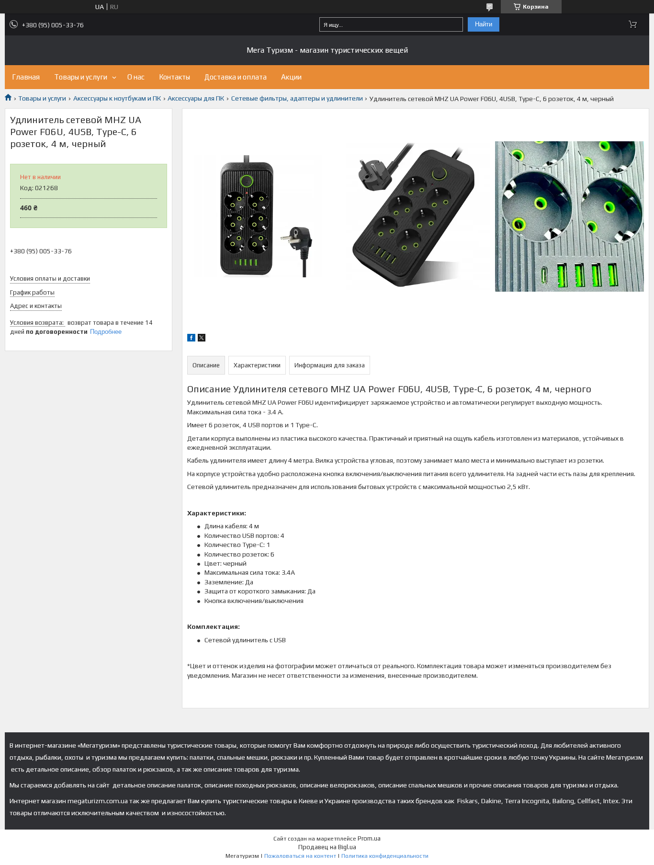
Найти (483, 24)
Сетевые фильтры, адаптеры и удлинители (297, 98)
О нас (136, 77)
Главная (26, 77)
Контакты (174, 77)
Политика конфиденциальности (384, 856)
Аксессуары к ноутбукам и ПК (117, 98)
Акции (291, 77)
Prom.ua (369, 838)
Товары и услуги (80, 77)
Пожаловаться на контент (300, 856)
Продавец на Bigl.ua (327, 847)
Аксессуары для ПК (196, 98)
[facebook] (191, 339)
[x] (201, 339)
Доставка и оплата (235, 77)
